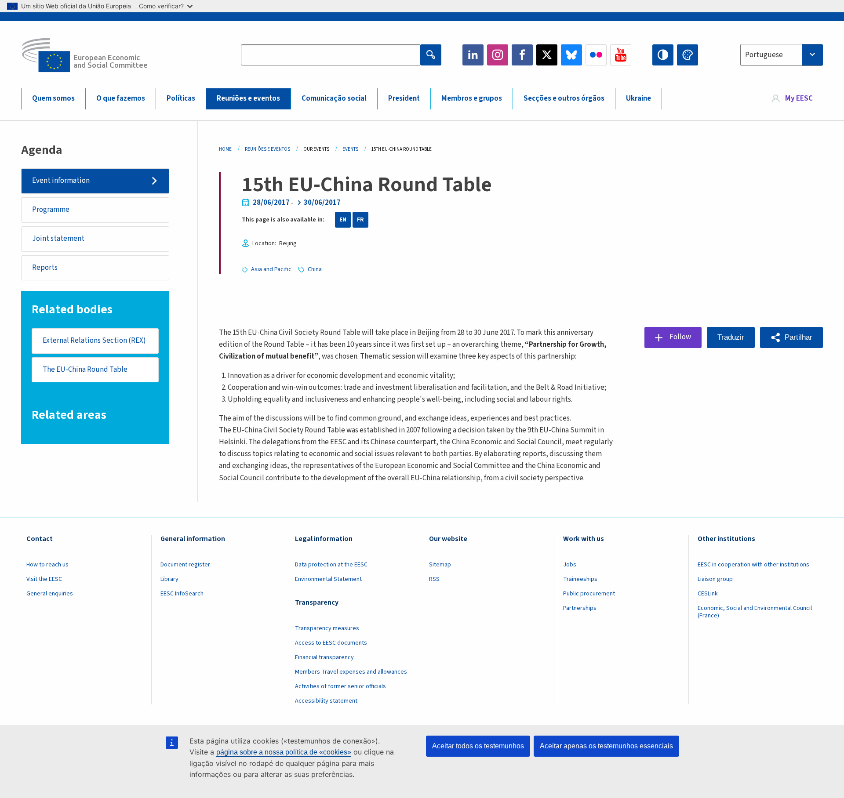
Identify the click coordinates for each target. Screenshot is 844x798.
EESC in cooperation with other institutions (753, 564)
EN (342, 219)
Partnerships (580, 608)
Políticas (181, 98)
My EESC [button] (799, 98)
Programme (50, 209)
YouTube (620, 54)
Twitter (546, 54)
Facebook (522, 54)
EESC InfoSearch (182, 593)
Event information (61, 180)
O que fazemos (120, 98)
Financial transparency (324, 657)
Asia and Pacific (271, 269)
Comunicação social (334, 98)
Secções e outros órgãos (564, 98)
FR (360, 219)
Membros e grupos (471, 98)
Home (225, 149)
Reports (45, 267)
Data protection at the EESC (331, 564)
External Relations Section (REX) (94, 340)
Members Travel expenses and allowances (351, 671)
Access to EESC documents (331, 642)
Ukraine (638, 98)
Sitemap (440, 564)
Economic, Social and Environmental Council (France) (755, 612)
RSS (434, 579)
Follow (680, 337)
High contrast (662, 54)
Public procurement (589, 593)
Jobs (569, 564)
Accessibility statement (326, 700)
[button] (791, 337)
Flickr (596, 54)
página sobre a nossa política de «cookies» (283, 752)
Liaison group (715, 579)
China (315, 269)
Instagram (497, 54)
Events (350, 149)
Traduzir (730, 337)
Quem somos (53, 98)
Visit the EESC (44, 579)
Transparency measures (327, 628)
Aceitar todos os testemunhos (478, 746)
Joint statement (58, 238)
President (404, 98)
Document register (185, 564)
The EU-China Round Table (85, 369)
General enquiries (49, 593)
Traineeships (580, 579)
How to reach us (47, 564)
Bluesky (571, 54)
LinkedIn (473, 54)
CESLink (708, 593)
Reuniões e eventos (248, 98)
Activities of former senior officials (340, 686)
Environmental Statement (328, 579)
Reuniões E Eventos (267, 149)
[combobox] (781, 55)
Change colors (687, 54)
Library (169, 579)
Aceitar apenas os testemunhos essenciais (606, 746)
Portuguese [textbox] (764, 55)
